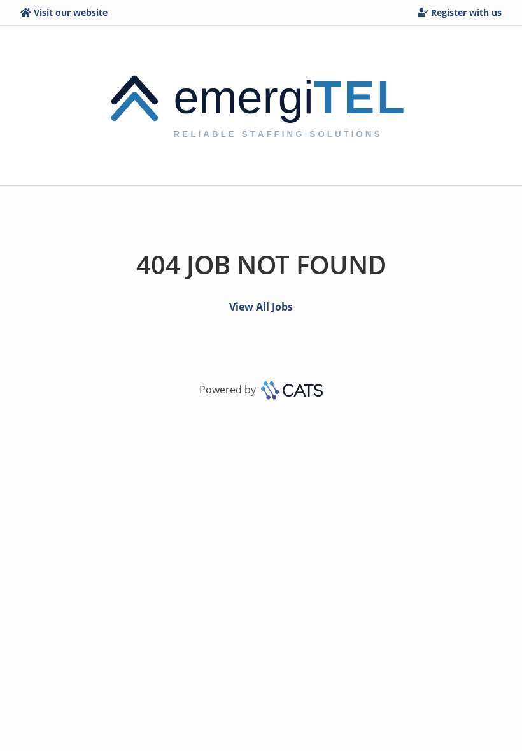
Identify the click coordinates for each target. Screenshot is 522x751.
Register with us (466, 12)
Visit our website (71, 12)
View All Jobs (261, 307)
